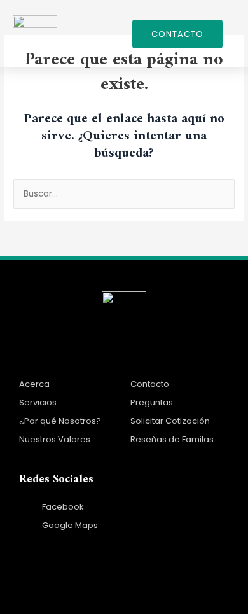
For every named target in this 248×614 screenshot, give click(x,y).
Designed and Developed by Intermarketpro (124, 589)
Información (162, 356)
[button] (110, 34)
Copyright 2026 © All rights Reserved (124, 565)
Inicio (33, 356)
